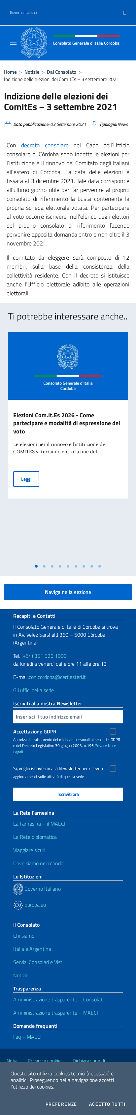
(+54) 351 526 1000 (44, 656)
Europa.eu (34, 905)
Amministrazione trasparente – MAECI (55, 1013)
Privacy (101, 745)
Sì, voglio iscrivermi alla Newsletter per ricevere (58, 768)
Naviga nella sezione (68, 592)
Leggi (30, 478)
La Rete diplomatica (35, 837)
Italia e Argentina (32, 949)
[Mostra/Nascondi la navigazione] (13, 42)
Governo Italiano (23, 13)
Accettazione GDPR (34, 731)
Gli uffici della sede (33, 690)
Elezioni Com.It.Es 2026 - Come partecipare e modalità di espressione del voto (66, 423)
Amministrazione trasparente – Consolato (59, 999)
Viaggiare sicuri (29, 850)
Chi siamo (23, 936)
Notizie (32, 72)
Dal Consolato (61, 72)
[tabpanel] (68, 446)
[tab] (36, 566)
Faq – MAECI (27, 1037)
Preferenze (61, 1104)
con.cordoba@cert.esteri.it (57, 677)
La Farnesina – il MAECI (39, 824)
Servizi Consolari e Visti (38, 962)
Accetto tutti (107, 1104)
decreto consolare (44, 145)
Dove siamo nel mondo (38, 863)
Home (10, 72)
